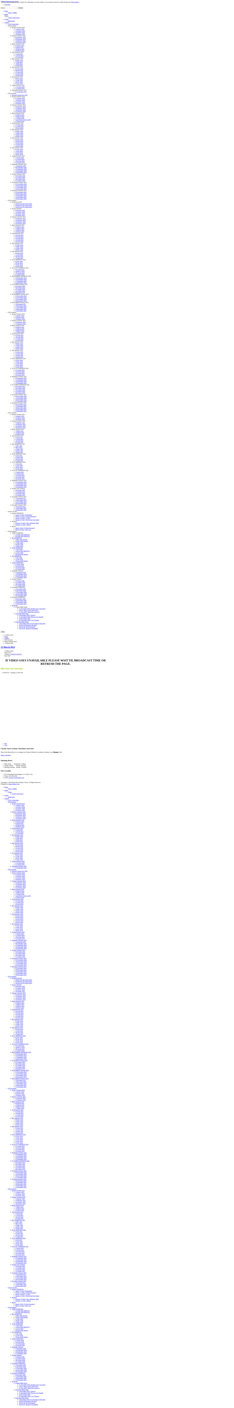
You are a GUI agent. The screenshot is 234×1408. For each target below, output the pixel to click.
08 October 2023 (20, 1064)
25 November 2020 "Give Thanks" (29, 1396)
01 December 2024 (20, 968)
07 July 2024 (19, 925)
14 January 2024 (20, 876)
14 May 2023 (19, 1022)
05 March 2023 (19, 1003)
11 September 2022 (21, 1156)
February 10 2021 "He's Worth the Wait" (27, 1299)
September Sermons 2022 (19, 1152)
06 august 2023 (19, 1045)
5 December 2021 (20, 1283)
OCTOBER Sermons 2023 (19, 1060)
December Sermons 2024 (19, 966)
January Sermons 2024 (18, 873)
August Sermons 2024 (18, 932)
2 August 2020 (19, 1340)
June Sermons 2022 (17, 1126)
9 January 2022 (19, 1093)
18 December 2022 (20, 1184)
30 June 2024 (19, 922)
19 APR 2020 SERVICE (22, 1311)
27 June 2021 (19, 1236)
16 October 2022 (20, 1166)
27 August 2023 (20, 1050)
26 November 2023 (21, 1077)
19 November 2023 (21, 1075)
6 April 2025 (19, 830)
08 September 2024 (21, 943)
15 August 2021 (20, 1251)
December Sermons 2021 (19, 1281)
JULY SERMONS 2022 (19, 1134)
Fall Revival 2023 (17, 978)
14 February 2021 (20, 1200)
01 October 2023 (20, 1062)
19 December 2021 (20, 1286)
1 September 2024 (20, 942)
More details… (75, 2)
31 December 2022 (20, 1187)
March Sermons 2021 (18, 1205)
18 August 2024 (20, 937)
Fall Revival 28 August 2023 (23, 980)
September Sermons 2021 (19, 1256)
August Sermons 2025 (18, 861)
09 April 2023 (19, 1013)
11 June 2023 (19, 1031)
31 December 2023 (20, 1087)
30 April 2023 (19, 1017)
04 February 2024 (20, 882)
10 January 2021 (20, 1194)
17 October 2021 (20, 1268)
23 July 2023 (19, 1042)
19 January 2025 (20, 808)
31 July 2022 (19, 1143)
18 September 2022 (21, 1157)
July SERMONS (16, 1332)
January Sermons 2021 (18, 1190)
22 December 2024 (20, 973)
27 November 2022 (21, 1177)
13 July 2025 (19, 856)
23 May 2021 (19, 1227)
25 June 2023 (19, 1034)
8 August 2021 (19, 1250)
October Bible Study (21, 1383)
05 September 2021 (21, 1258)
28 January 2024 (20, 879)
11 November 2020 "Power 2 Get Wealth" (31, 1393)
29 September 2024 (21, 948)
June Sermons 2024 (17, 914)
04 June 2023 (19, 1029)
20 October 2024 (20, 955)
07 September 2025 (21, 868)
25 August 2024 (20, 938)
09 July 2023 (19, 1039)
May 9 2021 (18, 1223)
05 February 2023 (20, 994)
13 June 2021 (19, 1233)
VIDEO (6, 638)
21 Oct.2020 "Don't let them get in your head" (32, 1385)
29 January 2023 (20, 991)
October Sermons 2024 (18, 950)
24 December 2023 (20, 1085)
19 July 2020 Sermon (21, 1337)
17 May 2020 (19, 1319)
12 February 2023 (20, 996)
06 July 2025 (19, 854)
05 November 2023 (21, 1072)
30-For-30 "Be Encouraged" (27, 1403)
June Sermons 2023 (17, 1027)
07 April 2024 (19, 901)
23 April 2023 (19, 1016)
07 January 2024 (20, 874)
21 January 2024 (20, 878)
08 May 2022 (19, 1120)
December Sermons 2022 (19, 1179)
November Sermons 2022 (19, 1171)
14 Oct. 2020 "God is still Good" (28, 1386)
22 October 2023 (20, 1067)
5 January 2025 (19, 805)
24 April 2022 (19, 1116)
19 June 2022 (19, 1131)
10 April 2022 (19, 1113)
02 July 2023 (19, 1037)
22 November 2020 (21, 1370)
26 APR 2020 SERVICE (22, 1312)
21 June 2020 (19, 1329)
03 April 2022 (19, 1111)
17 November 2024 (21, 963)
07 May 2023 (19, 1021)
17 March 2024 (19, 894)
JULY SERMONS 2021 (19, 1238)
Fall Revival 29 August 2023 (23, 981)
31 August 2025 (20, 864)
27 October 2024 (20, 957)
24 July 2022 (19, 1141)
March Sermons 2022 (18, 1101)
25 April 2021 (19, 1218)
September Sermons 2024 (19, 940)
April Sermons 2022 (17, 1110)
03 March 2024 (19, 891)
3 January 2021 (19, 1192)
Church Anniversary (17, 794)
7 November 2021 (20, 1274)
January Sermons (17, 985)
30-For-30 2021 (12, 1287)
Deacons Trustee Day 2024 (19, 871)
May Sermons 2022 (17, 1118)
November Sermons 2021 (19, 1273)
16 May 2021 (19, 1225)
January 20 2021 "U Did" (22, 1294)
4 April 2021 (19, 1213)
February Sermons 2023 (19, 993)
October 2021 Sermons (18, 1264)
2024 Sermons (12, 869)
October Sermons (17, 1355)
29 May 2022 (19, 1124)
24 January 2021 (20, 1195)
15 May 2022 (19, 1121)
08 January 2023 (20, 986)
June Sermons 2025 (17, 843)
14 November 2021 (21, 1276)
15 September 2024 (21, 945)
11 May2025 (19, 838)
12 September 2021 (21, 1259)
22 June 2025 (19, 850)
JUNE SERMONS (17, 1324)
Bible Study (11, 797)
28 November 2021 (21, 1279)
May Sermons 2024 (17, 906)
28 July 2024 (19, 930)
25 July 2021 (19, 1245)
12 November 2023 (21, 1073)
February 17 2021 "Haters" (23, 1301)
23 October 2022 (20, 1167)
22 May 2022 (19, 1123)
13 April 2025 (19, 831)
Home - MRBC (12, 789)
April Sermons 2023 (17, 1009)
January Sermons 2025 (18, 803)
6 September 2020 (20, 1348)
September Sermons (17, 1347)
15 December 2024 (20, 971)
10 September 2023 (21, 1055)
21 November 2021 (21, 1278)
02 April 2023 (19, 1011)
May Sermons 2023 (17, 1019)
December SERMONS (18, 1373)
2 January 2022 (19, 1092)
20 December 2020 (20, 1378)
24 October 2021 (20, 1269)
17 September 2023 (21, 1057)
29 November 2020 (21, 1371)
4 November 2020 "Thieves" (27, 1391)
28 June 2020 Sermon (21, 1330)
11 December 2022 (20, 1182)
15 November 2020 (21, 1368)
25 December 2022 (20, 1185)
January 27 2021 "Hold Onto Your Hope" (27, 1296)
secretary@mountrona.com (16, 777)
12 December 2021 (20, 1284)
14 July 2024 (19, 927)
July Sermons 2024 (17, 924)
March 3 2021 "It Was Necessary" (25, 1304)
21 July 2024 (19, 929)
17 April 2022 (19, 1115)
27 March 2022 (19, 1108)
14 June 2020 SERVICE (22, 1327)
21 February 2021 (20, 1202)
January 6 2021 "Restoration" (23, 1291)
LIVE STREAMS (13, 800)
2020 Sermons (12, 1307)
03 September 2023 (21, 1054)
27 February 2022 (20, 1100)
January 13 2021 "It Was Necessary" (26, 1292)
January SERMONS (18, 1289)
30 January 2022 (20, 1095)
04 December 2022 (20, 1180)
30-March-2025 (19, 826)
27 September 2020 (21, 1353)
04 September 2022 (21, 1154)
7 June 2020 (18, 1325)
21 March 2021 (19, 1210)
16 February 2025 (20, 817)
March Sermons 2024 (18, 889)
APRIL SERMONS (17, 1309)
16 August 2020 (20, 1343)
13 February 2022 (20, 1098)
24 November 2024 (21, 965)
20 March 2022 (19, 1106)
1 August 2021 (19, 1248)
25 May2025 (19, 841)
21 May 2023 (19, 1024)
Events (6, 795)
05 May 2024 (19, 907)
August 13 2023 (20, 1047)
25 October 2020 (20, 1362)
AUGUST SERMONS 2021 (20, 1246)
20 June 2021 (19, 1235)
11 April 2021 (19, 1215)
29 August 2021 (20, 1255)
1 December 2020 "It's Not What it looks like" (32, 1399)
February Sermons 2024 (19, 881)
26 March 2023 (19, 1008)
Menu (2, 631)
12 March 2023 (8, 647)
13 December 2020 (20, 1376)
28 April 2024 (19, 904)
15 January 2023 (20, 988)
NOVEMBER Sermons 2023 (20, 1070)
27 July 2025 (19, 859)
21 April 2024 (19, 902)
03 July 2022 (19, 1136)
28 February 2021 (20, 1203)
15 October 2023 (20, 1065)
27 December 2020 (20, 1380)
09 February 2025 (20, 815)
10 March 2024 (19, 892)
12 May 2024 (19, 909)
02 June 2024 (19, 915)
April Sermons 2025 (17, 828)
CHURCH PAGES (16, 654)
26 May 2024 (19, 912)
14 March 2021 (19, 1208)
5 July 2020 (18, 1334)
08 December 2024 (20, 970)
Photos (10, 792)
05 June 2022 (19, 1128)
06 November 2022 (21, 1172)
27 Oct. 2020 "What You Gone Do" (29, 1388)
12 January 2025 (20, 807)
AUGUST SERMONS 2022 (20, 1144)
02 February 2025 (20, 813)
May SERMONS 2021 (18, 1220)
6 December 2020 (20, 1375)
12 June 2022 (19, 1129)
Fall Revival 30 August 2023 (23, 983)
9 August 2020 (19, 1342)
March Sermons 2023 (18, 1001)
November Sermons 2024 (19, 958)
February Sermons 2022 (19, 1096)
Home (6, 636)
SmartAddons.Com (14, 784)
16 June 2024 (19, 919)
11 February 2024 (20, 884)
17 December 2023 (20, 1083)
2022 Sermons (12, 1088)
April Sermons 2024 (17, 899)
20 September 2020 (21, 1352)
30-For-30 (15, 1381)
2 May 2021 (18, 1222)
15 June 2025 (19, 848)
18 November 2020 (24, 1394)
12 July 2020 (19, 1335)
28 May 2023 (19, 1026)
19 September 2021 (21, 1261)
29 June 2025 (19, 851)
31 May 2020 (19, 1322)
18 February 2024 (20, 886)
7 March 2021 (19, 1207)
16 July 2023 (19, 1041)
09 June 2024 (19, 917)
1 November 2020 (20, 1365)
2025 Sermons (12, 802)
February (14, 1297)
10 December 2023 (20, 1082)
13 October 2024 (20, 953)
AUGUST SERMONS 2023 (20, 1044)
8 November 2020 (20, 1366)
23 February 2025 (20, 818)
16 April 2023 (19, 1014)
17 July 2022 (19, 1139)
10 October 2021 (20, 1266)
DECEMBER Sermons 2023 (20, 1078)
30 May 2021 (19, 1228)
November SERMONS (18, 1363)
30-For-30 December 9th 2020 (28, 1401)
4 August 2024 (19, 933)
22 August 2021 (20, 1253)
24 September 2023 (21, 1059)
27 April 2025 (19, 833)
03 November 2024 (21, 960)
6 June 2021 (18, 1231)
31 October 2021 (20, 1271)
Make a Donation (6, 755)
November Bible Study (22, 1390)
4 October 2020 (19, 1357)
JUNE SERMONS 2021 (19, 1230)
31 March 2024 (19, 897)
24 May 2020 (19, 1320)
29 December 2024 (20, 975)
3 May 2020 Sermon (21, 1315)
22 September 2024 (21, 947)
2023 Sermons (12, 976)
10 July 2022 (19, 1138)
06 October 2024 (20, 952)
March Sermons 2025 (18, 820)
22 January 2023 (20, 989)
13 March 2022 (19, 1105)
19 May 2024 (19, 910)
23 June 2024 (19, 920)
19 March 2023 (19, 1006)
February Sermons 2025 (19, 812)
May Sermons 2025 (17, 835)
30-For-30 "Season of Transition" (28, 1404)
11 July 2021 (19, 1241)
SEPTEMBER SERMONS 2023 (21, 1052)
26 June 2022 (19, 1133)
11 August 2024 (19, 935)
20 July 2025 (19, 858)
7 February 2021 (20, 1199)
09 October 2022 (20, 1164)
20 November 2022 (21, 1176)
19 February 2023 (20, 998)
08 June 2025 (19, 846)
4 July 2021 (18, 1240)
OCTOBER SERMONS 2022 (20, 1161)
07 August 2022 (20, 1146)
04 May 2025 (19, 836)
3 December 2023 (20, 1080)
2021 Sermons (12, 1189)
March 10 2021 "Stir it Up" (23, 1306)
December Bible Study (22, 1398)
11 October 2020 (20, 1358)
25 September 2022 (21, 1159)
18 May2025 (19, 840)
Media (6, 790)
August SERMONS (17, 1338)
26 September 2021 (21, 1263)
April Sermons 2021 (17, 1212)
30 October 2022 (20, 1169)
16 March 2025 (19, 825)
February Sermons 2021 (19, 1197)
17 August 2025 (20, 863)
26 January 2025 (20, 810)
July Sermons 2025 (17, 853)
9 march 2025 (19, 823)
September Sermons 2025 (19, 866)
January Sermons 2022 (18, 1090)
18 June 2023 (19, 1032)
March (13, 1302)
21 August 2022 (20, 1149)
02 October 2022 (20, 1162)
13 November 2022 (21, 1174)
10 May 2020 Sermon (21, 1317)
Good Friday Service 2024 (23, 896)
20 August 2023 (20, 1049)
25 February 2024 (20, 887)
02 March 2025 (19, 822)
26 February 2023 (20, 999)
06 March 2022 (19, 1103)
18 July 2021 (19, 1243)
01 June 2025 (19, 845)
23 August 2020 (20, 1345)
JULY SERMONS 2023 (19, 1036)
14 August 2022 (20, 1148)
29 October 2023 (20, 1068)
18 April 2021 (19, 1217)
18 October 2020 (20, 1360)
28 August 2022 (20, 1151)
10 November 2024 (21, 961)
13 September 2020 (21, 1350)
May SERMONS (17, 1314)
